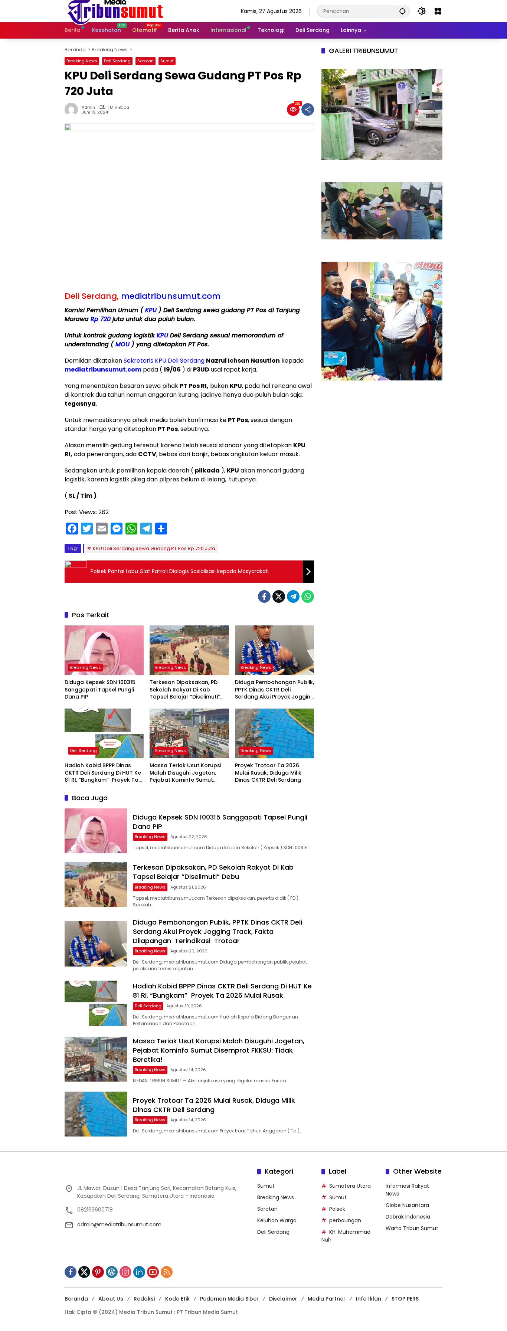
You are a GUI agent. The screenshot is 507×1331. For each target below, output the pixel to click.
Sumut (167, 61)
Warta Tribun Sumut (412, 1228)
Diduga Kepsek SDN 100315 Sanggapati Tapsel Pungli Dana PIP (100, 689)
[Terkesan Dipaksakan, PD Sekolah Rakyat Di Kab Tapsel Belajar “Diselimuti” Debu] (189, 650)
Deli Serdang (117, 61)
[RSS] (167, 1272)
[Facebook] (264, 596)
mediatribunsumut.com (170, 296)
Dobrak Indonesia (408, 1216)
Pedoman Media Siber (229, 1298)
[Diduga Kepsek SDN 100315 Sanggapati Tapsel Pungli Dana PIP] (104, 650)
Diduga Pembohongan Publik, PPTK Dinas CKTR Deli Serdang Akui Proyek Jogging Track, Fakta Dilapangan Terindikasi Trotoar (274, 690)
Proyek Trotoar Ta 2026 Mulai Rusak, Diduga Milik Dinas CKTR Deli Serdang (268, 773)
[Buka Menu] (438, 11)
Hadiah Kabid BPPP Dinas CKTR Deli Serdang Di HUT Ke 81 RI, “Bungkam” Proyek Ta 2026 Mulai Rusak (103, 773)
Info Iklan (368, 1298)
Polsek (337, 1209)
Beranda (76, 1298)
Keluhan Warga (277, 1220)
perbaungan (345, 1220)
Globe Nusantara (407, 1205)
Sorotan (145, 61)
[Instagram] (125, 1272)
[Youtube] (153, 1272)
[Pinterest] (98, 1272)
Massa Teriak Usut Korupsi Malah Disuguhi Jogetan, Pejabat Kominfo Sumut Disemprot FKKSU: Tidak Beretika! (185, 773)
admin (88, 107)
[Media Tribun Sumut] (115, 10)
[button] (402, 11)
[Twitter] (278, 596)
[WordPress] (112, 1272)
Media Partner (327, 1298)
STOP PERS (405, 1298)
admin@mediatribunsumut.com (119, 1224)
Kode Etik (177, 1298)
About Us (110, 1298)
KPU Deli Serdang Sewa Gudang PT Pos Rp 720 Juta (154, 548)
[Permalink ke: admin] (73, 109)
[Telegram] (293, 596)
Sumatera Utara (350, 1186)
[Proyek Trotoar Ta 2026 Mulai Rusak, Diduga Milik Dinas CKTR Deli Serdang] (274, 733)
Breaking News (81, 61)
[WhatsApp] (307, 596)
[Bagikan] (307, 109)
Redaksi (144, 1298)
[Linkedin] (139, 1272)
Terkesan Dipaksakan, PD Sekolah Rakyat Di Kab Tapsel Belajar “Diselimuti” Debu (185, 690)
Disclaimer (283, 1298)
